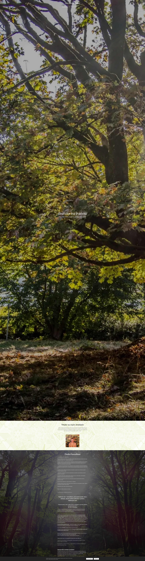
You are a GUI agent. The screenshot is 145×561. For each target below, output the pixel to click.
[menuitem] (65, 7)
